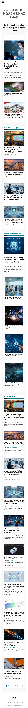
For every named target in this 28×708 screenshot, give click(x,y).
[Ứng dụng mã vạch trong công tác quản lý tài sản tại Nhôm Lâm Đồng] (14, 87)
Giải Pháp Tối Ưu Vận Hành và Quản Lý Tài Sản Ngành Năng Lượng (14, 326)
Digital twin (12, 224)
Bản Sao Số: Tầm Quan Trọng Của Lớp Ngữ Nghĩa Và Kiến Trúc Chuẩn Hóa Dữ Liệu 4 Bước (14, 644)
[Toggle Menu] (25, 2)
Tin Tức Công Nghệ (13, 178)
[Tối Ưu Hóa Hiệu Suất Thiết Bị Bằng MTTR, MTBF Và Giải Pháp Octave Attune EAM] (14, 521)
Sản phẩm (19, 701)
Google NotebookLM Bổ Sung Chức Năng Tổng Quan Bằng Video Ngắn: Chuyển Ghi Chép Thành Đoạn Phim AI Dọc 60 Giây (14, 614)
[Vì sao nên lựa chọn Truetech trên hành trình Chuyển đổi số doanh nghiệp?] (14, 50)
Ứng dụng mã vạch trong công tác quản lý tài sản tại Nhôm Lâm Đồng (13, 94)
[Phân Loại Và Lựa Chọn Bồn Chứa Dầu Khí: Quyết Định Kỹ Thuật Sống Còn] (14, 165)
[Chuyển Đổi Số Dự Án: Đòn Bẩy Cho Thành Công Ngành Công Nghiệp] (14, 286)
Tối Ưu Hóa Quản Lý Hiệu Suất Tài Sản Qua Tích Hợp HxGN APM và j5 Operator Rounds (14, 384)
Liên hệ (23, 702)
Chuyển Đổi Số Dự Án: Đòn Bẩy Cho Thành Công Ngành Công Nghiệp (13, 297)
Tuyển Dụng (17, 702)
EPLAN (11, 201)
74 (15, 685)
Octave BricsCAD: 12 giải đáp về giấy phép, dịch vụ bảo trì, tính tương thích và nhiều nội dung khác (14, 673)
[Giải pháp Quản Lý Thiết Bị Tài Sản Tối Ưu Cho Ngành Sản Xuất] (14, 343)
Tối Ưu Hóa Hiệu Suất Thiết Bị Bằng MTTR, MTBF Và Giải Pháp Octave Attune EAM (13, 530)
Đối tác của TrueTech (7, 702)
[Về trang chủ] (2, 2)
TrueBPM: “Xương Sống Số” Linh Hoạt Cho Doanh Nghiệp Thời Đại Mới (14, 259)
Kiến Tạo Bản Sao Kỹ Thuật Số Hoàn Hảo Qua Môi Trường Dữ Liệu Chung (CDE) (14, 586)
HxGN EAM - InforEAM (14, 534)
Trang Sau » (19, 685)
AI (10, 618)
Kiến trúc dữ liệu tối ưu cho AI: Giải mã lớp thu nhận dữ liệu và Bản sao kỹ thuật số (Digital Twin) (14, 220)
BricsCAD (11, 560)
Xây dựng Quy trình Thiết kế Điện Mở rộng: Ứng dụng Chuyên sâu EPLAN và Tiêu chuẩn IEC (13, 197)
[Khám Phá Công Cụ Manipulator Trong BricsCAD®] (14, 549)
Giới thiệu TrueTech (10, 701)
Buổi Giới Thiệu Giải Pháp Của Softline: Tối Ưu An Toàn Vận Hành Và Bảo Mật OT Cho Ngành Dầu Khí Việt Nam (13, 150)
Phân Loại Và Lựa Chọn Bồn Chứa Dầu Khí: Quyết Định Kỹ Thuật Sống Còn (13, 174)
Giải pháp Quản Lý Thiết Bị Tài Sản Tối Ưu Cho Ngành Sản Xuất (14, 354)
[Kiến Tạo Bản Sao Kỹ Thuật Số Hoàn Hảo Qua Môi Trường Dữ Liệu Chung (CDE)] (14, 576)
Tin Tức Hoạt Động (13, 154)
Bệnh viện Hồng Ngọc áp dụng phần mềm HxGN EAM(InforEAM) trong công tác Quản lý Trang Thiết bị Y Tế (13, 115)
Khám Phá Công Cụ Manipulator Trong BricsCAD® (13, 558)
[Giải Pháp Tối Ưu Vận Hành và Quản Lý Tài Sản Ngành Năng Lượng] (14, 315)
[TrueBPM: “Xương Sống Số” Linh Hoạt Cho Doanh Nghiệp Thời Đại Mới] (14, 245)
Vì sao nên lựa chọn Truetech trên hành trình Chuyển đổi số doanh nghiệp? (13, 65)
